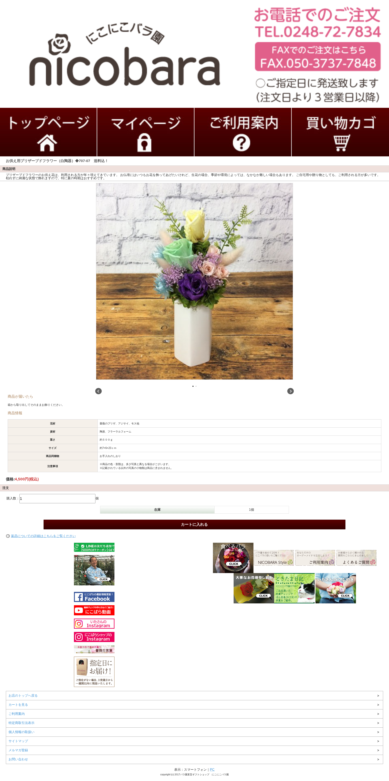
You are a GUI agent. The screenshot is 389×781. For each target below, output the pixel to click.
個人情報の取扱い (21, 732)
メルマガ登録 (18, 750)
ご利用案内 (17, 713)
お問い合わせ (18, 759)
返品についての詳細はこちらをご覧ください (43, 536)
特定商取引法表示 (21, 723)
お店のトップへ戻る (23, 695)
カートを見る (18, 704)
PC (212, 769)
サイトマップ (18, 741)
